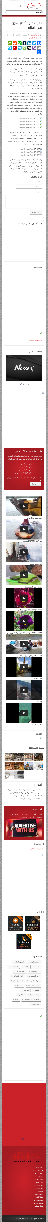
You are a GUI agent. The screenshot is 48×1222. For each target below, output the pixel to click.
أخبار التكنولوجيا (34, 976)
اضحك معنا (14, 966)
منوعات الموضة (34, 980)
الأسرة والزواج (34, 962)
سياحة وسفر (35, 971)
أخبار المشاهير (18, 976)
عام (11, 35)
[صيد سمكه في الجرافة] (24, 506)
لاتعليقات (31, 38)
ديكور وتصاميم (20, 971)
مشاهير (21, 995)
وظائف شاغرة (34, 995)
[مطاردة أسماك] (24, 713)
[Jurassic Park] (24, 667)
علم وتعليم (35, 1004)
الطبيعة (36, 966)
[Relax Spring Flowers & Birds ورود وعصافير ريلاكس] (24, 621)
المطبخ (37, 990)
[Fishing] (24, 690)
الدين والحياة (19, 962)
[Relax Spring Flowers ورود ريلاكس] (24, 598)
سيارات (19, 985)
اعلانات (26, 966)
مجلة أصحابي (34, 35)
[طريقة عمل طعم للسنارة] (24, 575)
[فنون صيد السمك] (24, 552)
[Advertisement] (24, 301)
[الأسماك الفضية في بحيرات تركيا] (24, 644)
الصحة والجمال (18, 980)
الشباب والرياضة (33, 985)
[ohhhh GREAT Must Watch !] (24, 529)
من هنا (34, 484)
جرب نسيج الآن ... (24, 1138)
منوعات (26, 990)
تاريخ (16, 999)
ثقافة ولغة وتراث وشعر (31, 999)
